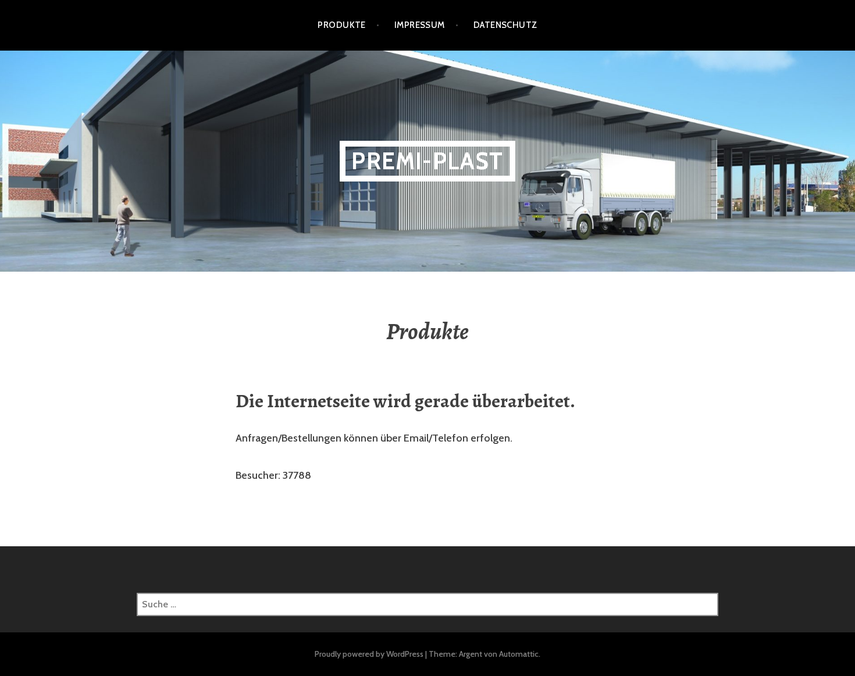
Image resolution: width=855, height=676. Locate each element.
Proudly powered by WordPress (369, 654)
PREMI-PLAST (427, 161)
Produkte (342, 25)
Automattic (519, 654)
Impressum (419, 25)
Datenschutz (505, 25)
